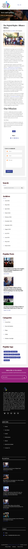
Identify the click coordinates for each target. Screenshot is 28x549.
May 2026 (7, 204)
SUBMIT (9, 171)
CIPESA (6, 357)
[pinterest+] (16, 138)
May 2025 (7, 241)
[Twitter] (14, 138)
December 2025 (8, 221)
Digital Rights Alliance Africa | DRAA (14, 544)
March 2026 (7, 213)
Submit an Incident (9, 444)
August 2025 (8, 229)
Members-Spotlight (9, 338)
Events (6, 433)
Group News (7, 322)
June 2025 (7, 237)
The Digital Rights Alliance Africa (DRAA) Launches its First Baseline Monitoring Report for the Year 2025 (13, 506)
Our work (7, 430)
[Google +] (17, 138)
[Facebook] (10, 138)
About (6, 440)
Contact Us (7, 447)
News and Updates (9, 326)
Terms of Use (20, 546)
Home (2, 15)
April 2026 (7, 208)
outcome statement (15, 96)
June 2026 (7, 200)
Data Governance (12, 357)
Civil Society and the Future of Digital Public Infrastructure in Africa (12, 469)
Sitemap (14, 546)
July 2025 (7, 233)
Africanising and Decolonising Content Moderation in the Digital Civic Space (13, 519)
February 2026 (8, 217)
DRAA (14, 131)
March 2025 (7, 245)
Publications (7, 437)
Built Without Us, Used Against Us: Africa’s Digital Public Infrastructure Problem (13, 481)
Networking (6, 360)
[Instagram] (12, 138)
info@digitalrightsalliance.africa (14, 535)
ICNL (19, 357)
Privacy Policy (8, 546)
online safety (14, 351)
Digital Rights (7, 351)
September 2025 (8, 225)
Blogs (6, 330)
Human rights (7, 354)
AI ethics (17, 354)
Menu (19, 4)
